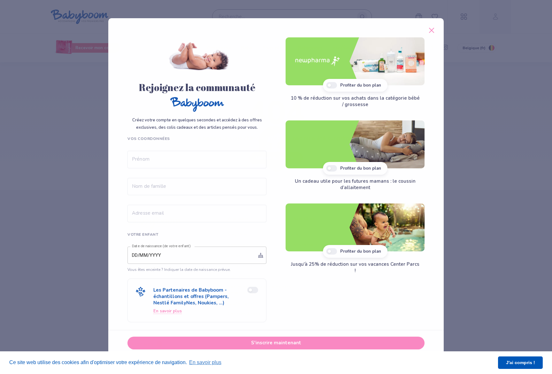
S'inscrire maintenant (276, 343)
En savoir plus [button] (205, 362)
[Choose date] (261, 255)
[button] (197, 300)
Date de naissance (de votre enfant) (161, 246)
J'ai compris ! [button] (520, 362)
